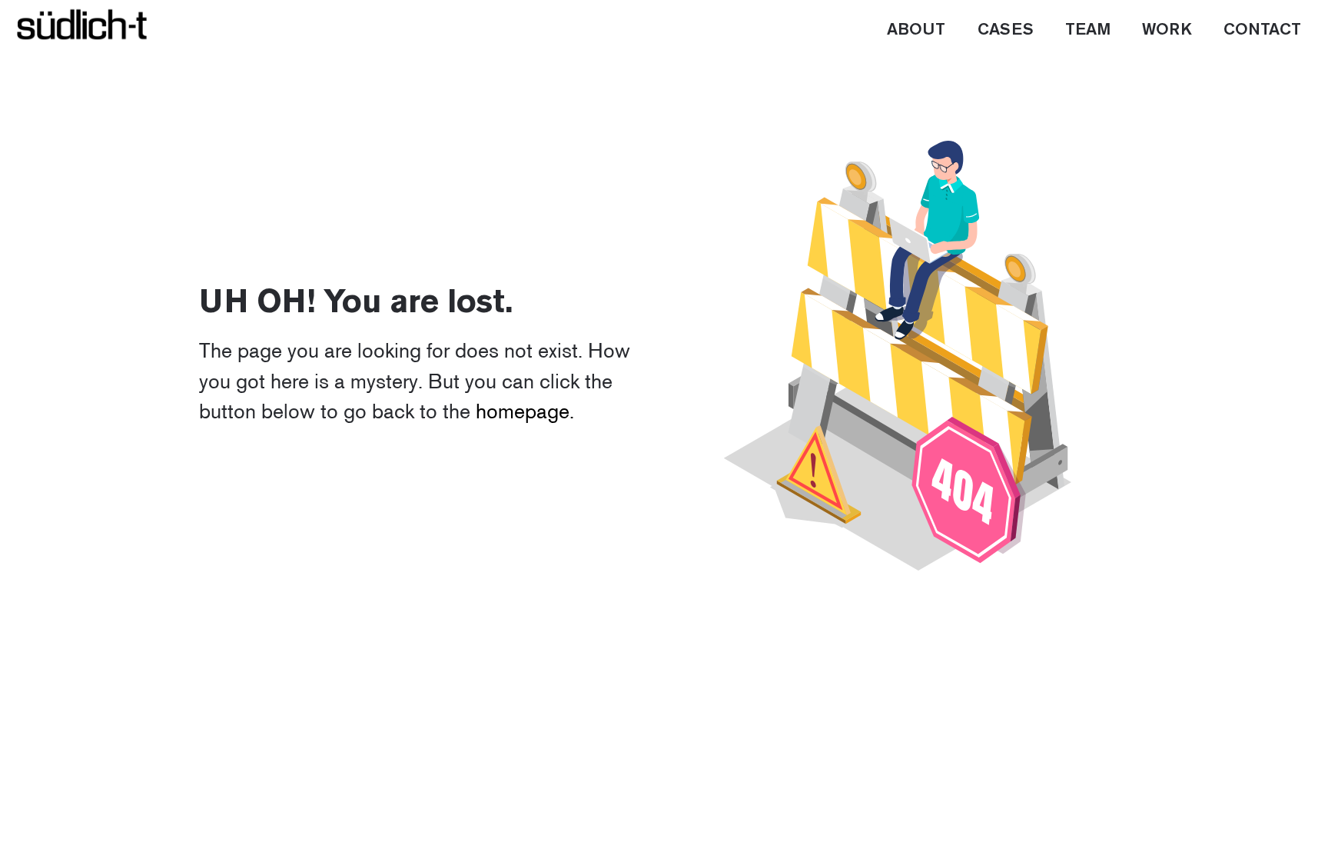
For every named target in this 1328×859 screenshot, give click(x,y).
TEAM (1088, 30)
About (916, 30)
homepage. (525, 411)
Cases (1006, 30)
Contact (1262, 30)
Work (1167, 30)
